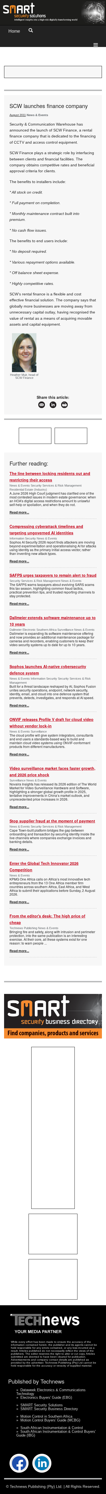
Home (14, 31)
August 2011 (18, 115)
